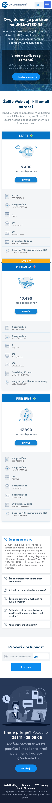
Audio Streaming (26, 787)
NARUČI (26, 179)
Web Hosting (10, 785)
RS (37, 4)
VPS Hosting (41, 785)
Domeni (26, 785)
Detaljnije (26, 768)
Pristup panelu (26, 76)
